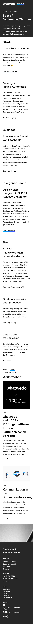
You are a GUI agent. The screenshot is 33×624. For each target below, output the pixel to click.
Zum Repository (9, 230)
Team (5, 594)
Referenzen (7, 592)
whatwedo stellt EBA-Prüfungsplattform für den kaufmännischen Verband (16, 426)
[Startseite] (9, 4)
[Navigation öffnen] (28, 4)
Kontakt (6, 596)
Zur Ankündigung (9, 118)
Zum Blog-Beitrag (9, 171)
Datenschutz (7, 598)
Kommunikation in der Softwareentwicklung (16, 493)
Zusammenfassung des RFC (13, 287)
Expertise (6, 590)
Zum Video (7, 361)
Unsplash (14, 372)
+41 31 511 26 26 (9, 576)
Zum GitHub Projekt (10, 71)
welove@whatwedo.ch (11, 578)
